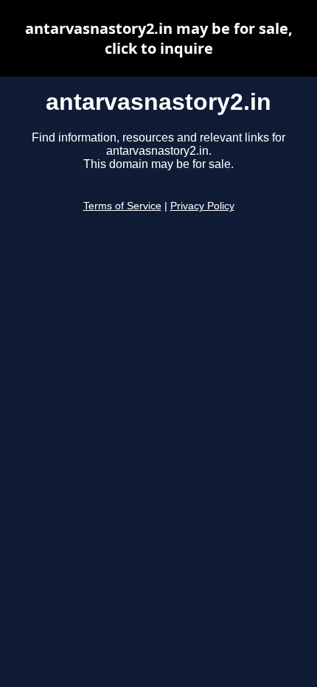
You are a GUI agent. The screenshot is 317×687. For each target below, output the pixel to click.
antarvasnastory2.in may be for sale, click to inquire (159, 38)
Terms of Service (122, 206)
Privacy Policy (202, 206)
